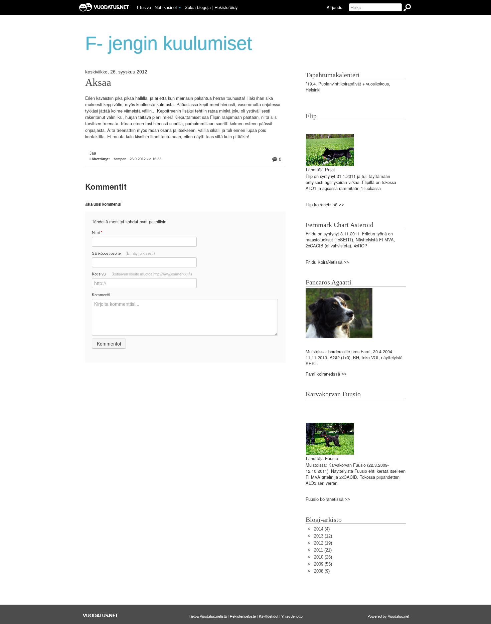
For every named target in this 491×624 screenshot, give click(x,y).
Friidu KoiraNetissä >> (327, 262)
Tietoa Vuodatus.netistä (208, 616)
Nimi (97, 232)
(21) (323, 550)
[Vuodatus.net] (100, 615)
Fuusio (331, 458)
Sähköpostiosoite (123, 253)
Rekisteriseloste (243, 616)
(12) (323, 536)
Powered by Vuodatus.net (388, 616)
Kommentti (101, 294)
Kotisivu (142, 273)
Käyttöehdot (268, 616)
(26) (323, 557)
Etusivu (144, 7)
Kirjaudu (334, 7)
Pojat (330, 169)
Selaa (198, 7)
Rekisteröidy (225, 7)
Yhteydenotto (292, 616)
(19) (323, 543)
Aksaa (98, 82)
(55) (323, 564)
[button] (179, 7)
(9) (322, 571)
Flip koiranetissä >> (325, 204)
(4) (322, 529)
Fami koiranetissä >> (326, 374)
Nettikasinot (166, 7)
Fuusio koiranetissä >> (328, 499)
